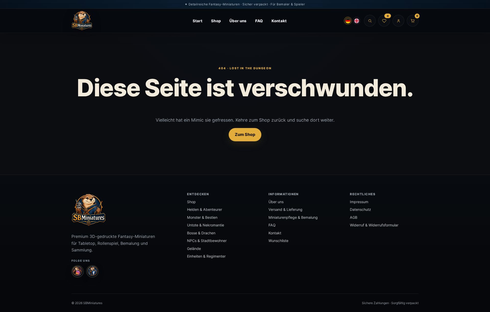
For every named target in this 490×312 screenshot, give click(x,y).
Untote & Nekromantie (205, 225)
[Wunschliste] (384, 21)
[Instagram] (77, 271)
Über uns (237, 21)
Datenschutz (360, 209)
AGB (353, 217)
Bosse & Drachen (201, 233)
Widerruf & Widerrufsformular (374, 225)
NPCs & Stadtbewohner (207, 240)
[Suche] (370, 21)
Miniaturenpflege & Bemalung (293, 217)
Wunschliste (278, 240)
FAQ (259, 21)
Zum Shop (245, 134)
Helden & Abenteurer (204, 209)
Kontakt (279, 21)
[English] (356, 21)
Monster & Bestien (202, 217)
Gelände (194, 248)
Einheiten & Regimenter (206, 256)
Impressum (359, 202)
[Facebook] (92, 271)
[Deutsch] (348, 21)
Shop (216, 21)
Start (197, 21)
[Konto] (398, 21)
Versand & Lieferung (285, 209)
